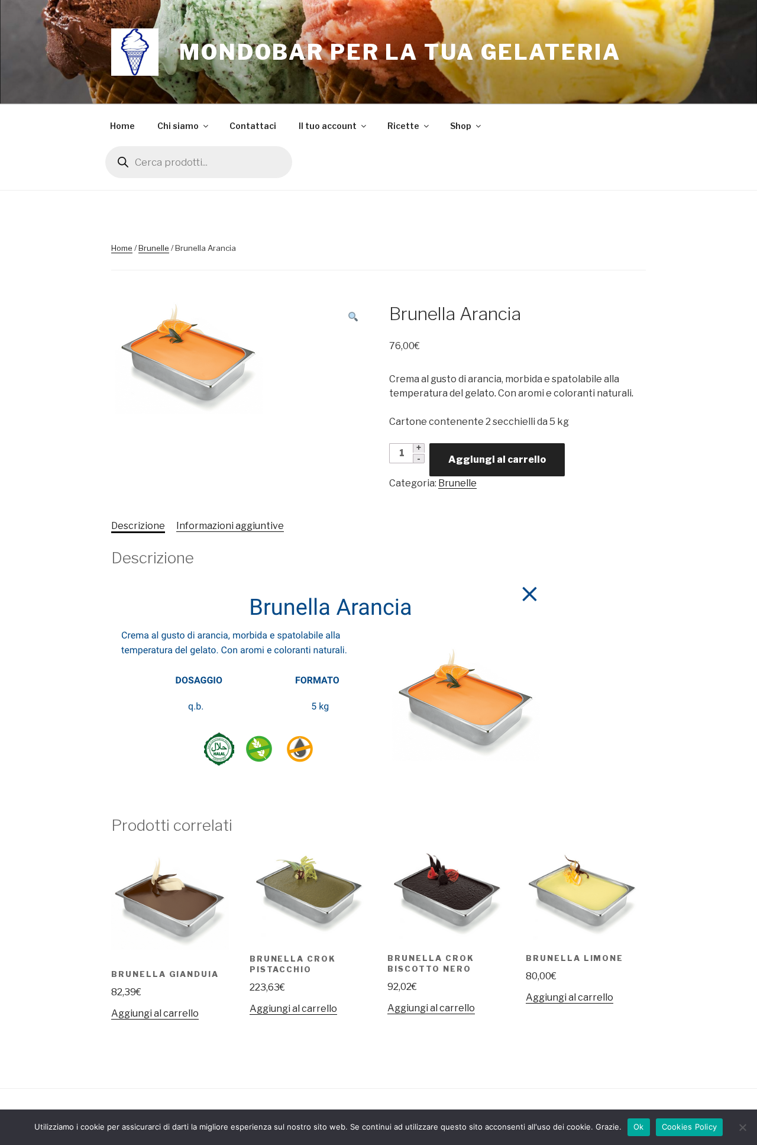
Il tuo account (328, 126)
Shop (460, 126)
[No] (742, 1127)
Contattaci (252, 126)
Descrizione (138, 525)
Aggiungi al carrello (497, 459)
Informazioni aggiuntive (230, 525)
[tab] (138, 526)
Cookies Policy (689, 1126)
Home (122, 126)
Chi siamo (178, 126)
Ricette (403, 126)
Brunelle (153, 248)
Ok (638, 1126)
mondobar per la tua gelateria (400, 52)
